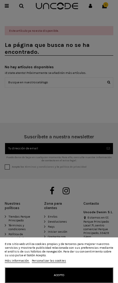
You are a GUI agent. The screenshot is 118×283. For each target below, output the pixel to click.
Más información (17, 261)
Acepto (59, 275)
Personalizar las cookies (49, 261)
